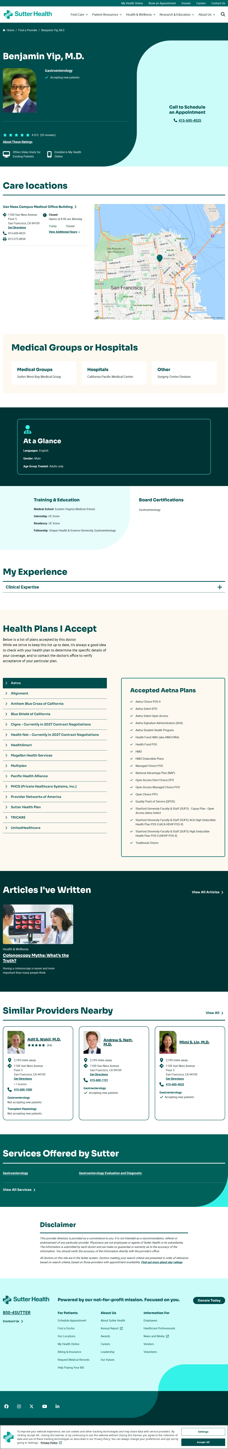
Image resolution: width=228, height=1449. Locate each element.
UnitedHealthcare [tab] (25, 828)
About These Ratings (17, 142)
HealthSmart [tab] (21, 745)
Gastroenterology (15, 1173)
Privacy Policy (52, 1442)
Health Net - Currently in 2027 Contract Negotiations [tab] (55, 735)
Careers (201, 3)
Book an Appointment (162, 3)
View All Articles (205, 892)
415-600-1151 (99, 1080)
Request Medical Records (73, 1360)
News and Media (157, 1336)
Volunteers (150, 1352)
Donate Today (209, 1300)
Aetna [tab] (16, 683)
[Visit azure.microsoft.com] (105, 318)
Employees (150, 1320)
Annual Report (112, 1328)
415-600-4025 (190, 120)
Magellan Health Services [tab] (31, 755)
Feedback (219, 318)
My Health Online (132, 3)
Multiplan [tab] (19, 766)
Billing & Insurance (69, 1352)
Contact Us (218, 3)
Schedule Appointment (72, 1320)
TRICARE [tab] (18, 817)
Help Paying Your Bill (71, 1367)
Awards (105, 1336)
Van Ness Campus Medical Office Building (38, 207)
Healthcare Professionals (159, 1328)
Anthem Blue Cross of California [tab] (37, 704)
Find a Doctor (66, 1328)
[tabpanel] (173, 767)
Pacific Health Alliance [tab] (29, 776)
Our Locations (66, 1336)
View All (212, 1013)
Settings (203, 1431)
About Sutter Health (113, 1320)
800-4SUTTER (16, 1312)
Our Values (107, 1360)
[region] (159, 262)
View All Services (17, 1190)
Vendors (149, 1344)
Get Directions (17, 227)
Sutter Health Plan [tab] (26, 807)
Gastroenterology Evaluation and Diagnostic (110, 1173)
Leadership (108, 1352)
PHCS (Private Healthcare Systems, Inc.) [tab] (44, 786)
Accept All (203, 1442)
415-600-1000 (23, 1090)
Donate (186, 3)
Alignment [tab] (19, 693)
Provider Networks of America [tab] (36, 797)
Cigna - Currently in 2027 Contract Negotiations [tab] (51, 724)
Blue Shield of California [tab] (30, 714)
